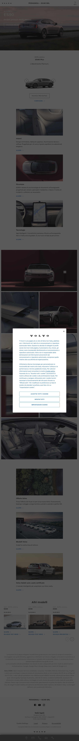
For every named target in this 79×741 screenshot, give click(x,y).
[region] (39, 370)
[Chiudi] (64, 331)
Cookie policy (50, 371)
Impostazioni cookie (39, 405)
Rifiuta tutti (39, 399)
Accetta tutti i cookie (39, 394)
